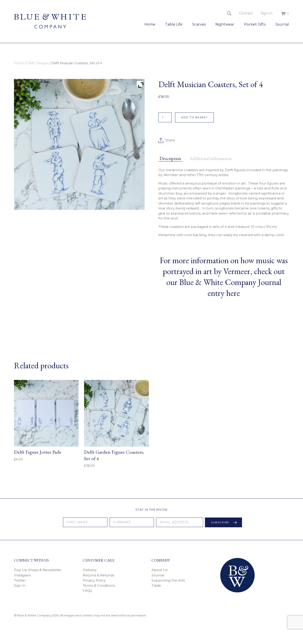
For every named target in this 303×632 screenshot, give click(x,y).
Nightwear (224, 24)
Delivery (89, 570)
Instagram (22, 575)
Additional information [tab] (211, 158)
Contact (246, 13)
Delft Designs (37, 63)
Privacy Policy (94, 580)
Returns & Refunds (98, 575)
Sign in (266, 13)
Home (149, 24)
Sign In (19, 585)
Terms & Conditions (99, 585)
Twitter (20, 580)
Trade (156, 585)
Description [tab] (170, 158)
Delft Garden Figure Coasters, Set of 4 (114, 455)
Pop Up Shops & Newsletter (37, 570)
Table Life (173, 24)
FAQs (87, 590)
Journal (282, 24)
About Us (159, 570)
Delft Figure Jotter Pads (37, 452)
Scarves (199, 24)
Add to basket (194, 117)
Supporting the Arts (168, 580)
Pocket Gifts (255, 24)
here (233, 292)
